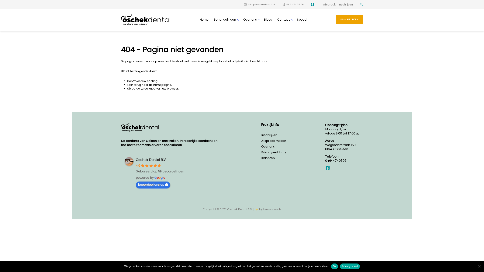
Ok (334, 266)
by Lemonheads (270, 209)
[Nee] (479, 266)
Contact (283, 20)
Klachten (268, 158)
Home (204, 20)
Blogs (268, 20)
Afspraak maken (273, 141)
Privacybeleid (350, 266)
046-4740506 (335, 160)
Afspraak (329, 4)
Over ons (250, 20)
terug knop (148, 88)
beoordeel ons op (151, 184)
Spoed (301, 20)
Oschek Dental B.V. (151, 159)
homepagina (162, 85)
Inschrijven (346, 4)
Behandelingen (225, 20)
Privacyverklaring (274, 152)
